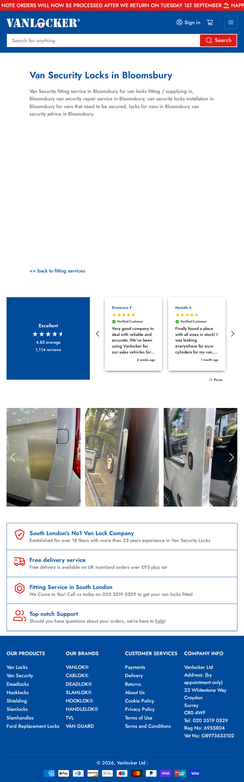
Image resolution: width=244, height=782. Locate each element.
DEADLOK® (79, 684)
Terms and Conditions (148, 726)
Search (223, 40)
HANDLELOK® (82, 709)
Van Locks (17, 667)
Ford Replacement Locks (33, 726)
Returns (133, 684)
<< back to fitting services (57, 270)
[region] (165, 334)
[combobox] (122, 40)
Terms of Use (138, 717)
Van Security (20, 675)
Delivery (134, 675)
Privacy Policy (140, 709)
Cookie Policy (139, 700)
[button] (98, 334)
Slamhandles (20, 717)
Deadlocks (18, 684)
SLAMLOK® (79, 692)
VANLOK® (77, 667)
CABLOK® (77, 675)
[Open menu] (230, 22)
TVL (70, 717)
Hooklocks (18, 692)
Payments (135, 667)
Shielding (17, 700)
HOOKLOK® (79, 700)
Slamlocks (17, 709)
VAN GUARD (80, 726)
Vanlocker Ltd (131, 762)
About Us (135, 692)
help (159, 621)
